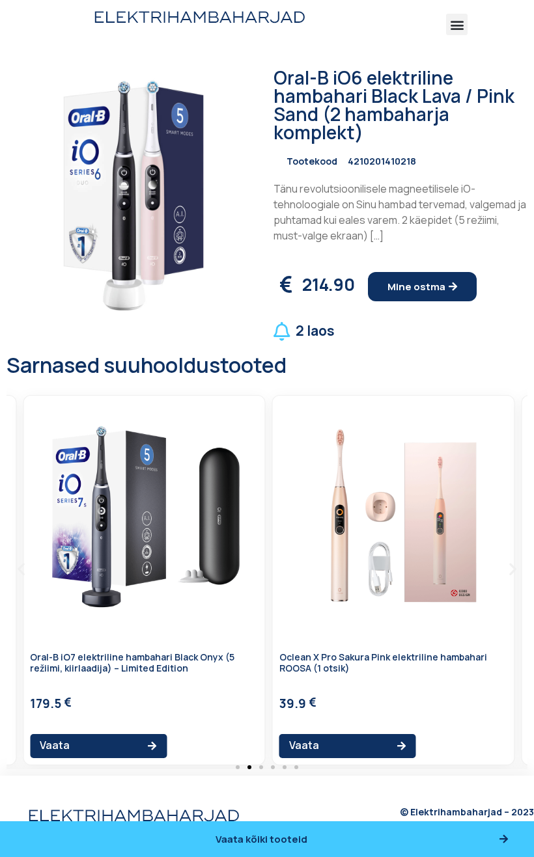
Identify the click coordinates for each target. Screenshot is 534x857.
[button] (457, 24)
